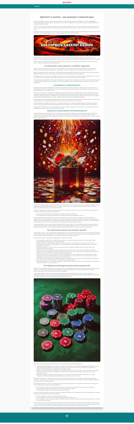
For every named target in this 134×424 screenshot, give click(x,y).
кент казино (92, 21)
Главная (36, 6)
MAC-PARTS (67, 2)
